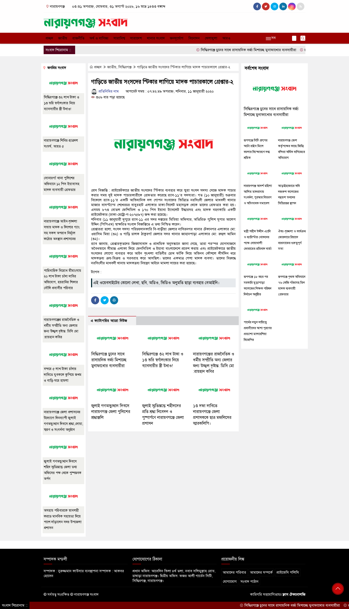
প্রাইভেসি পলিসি (287, 572)
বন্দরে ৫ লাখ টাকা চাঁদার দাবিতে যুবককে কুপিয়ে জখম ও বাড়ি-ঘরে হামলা (62, 375)
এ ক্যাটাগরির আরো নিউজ (109, 321)
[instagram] (274, 6)
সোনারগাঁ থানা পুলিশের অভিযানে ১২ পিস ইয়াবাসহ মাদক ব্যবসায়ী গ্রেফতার (61, 184)
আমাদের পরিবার (234, 572)
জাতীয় (62, 38)
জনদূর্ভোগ (176, 38)
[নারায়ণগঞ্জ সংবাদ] (86, 22)
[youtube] (292, 6)
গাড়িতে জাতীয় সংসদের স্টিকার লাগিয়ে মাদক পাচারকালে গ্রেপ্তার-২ (183, 67)
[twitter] (266, 6)
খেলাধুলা (211, 38)
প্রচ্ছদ (49, 38)
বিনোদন (194, 38)
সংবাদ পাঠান (250, 581)
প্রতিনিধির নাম (108, 91)
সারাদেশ (136, 38)
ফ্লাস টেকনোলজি (294, 594)
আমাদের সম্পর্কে (261, 572)
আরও (226, 38)
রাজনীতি (78, 38)
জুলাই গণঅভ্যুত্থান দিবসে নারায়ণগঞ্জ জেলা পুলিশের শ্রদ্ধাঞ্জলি (110, 411)
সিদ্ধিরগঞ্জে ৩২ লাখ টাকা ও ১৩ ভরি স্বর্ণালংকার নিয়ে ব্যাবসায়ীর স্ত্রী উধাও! (162, 360)
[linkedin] (283, 6)
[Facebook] (95, 300)
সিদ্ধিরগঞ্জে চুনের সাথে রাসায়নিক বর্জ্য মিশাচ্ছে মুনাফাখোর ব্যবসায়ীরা (234, 50)
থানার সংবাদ (156, 38)
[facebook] (257, 6)
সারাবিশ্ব (119, 38)
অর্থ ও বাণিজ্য (98, 38)
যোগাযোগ (230, 581)
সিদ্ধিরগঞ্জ (124, 67)
